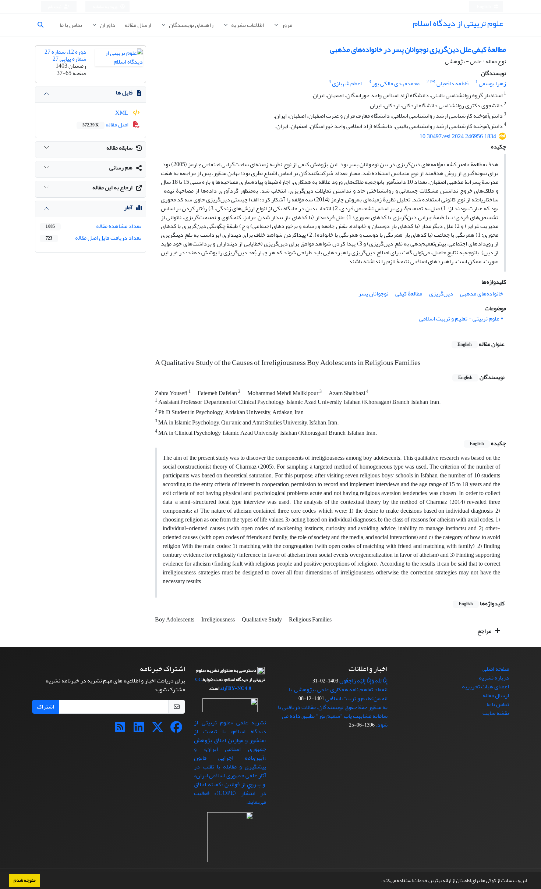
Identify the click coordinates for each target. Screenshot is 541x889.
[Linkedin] (139, 729)
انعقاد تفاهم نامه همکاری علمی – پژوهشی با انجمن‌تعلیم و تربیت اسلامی (338, 694)
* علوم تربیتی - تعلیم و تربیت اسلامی (461, 318)
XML (122, 112)
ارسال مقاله (138, 25)
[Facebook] (176, 729)
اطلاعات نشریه (247, 25)
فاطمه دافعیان (452, 83)
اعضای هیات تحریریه (485, 686)
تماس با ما (71, 25)
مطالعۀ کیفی (408, 293)
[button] (379, 881)
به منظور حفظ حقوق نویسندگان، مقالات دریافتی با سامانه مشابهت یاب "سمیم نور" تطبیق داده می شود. (333, 716)
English (484, 7)
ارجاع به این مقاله (112, 187)
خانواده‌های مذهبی (481, 293)
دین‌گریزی (441, 293)
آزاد (223, 688)
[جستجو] (43, 25)
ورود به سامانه (105, 7)
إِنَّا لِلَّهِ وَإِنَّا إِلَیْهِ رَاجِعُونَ (363, 680)
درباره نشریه (494, 677)
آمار (128, 207)
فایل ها (124, 92)
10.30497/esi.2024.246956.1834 (458, 136)
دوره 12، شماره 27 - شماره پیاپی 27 (63, 55)
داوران (107, 25)
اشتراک (45, 706)
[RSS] (120, 729)
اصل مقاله (106, 124)
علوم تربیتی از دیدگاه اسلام (458, 23)
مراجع (484, 631)
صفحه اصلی (495, 668)
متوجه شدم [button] (25, 880)
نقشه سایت (495, 712)
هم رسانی (120, 167)
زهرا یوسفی (492, 83)
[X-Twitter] (157, 729)
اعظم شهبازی (347, 83)
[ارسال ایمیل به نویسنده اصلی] (432, 82)
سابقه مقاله (119, 147)
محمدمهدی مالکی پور (396, 83)
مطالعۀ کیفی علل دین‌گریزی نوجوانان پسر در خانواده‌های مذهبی (418, 49)
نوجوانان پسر (373, 293)
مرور (286, 25)
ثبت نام (55, 7)
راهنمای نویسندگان (190, 25)
